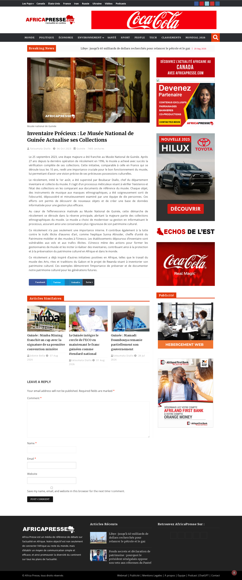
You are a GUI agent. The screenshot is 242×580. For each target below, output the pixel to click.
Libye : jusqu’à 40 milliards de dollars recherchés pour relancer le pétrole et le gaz (115, 48)
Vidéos (108, 3)
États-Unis (54, 3)
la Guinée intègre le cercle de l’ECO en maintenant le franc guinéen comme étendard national (84, 344)
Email (31, 459)
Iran (76, 3)
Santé (112, 37)
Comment (34, 398)
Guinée (81, 148)
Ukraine (97, 3)
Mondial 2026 (195, 37)
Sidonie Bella (37, 355)
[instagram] (217, 3)
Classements (171, 37)
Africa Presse (32, 575)
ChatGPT (204, 575)
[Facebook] (196, 3)
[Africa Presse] (50, 20)
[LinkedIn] (207, 3)
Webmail (122, 575)
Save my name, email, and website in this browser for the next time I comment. (76, 491)
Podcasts (121, 3)
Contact (215, 575)
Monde (30, 37)
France (67, 3)
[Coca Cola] (153, 20)
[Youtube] (212, 3)
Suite (88, 282)
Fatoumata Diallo (40, 148)
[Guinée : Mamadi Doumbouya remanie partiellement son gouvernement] (130, 318)
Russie (85, 3)
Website (32, 474)
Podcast (192, 575)
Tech (153, 37)
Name (32, 443)
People (139, 37)
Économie (66, 37)
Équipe (182, 575)
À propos (170, 575)
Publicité (135, 575)
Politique (46, 37)
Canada (41, 3)
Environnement (90, 37)
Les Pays (27, 3)
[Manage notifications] (234, 572)
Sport (125, 37)
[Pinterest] (202, 3)
